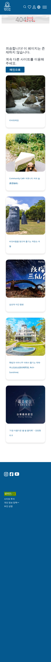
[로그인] (35, 7)
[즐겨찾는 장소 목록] (30, 7)
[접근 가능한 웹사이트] (38, 466)
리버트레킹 (14, 120)
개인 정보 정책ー (36, 474)
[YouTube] (17, 467)
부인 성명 (33, 477)
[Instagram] (6, 467)
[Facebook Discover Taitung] (11, 467)
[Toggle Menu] (44, 7)
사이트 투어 (34, 470)
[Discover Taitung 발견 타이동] (7, 7)
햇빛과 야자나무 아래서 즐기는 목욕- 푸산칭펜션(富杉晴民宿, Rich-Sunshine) (25, 367)
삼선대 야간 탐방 (16, 304)
